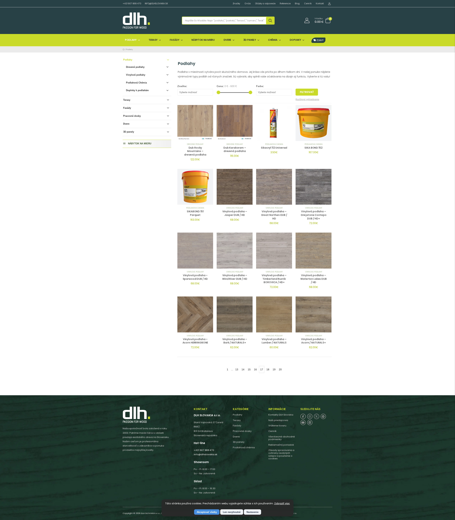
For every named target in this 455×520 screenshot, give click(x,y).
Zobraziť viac (282, 503)
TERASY (153, 40)
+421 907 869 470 (132, 3)
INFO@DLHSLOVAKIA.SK (156, 3)
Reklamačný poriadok (281, 445)
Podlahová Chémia (136, 82)
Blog (297, 3)
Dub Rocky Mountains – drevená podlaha (195, 151)
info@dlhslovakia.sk (205, 454)
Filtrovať (307, 92)
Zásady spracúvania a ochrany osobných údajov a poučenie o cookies (281, 454)
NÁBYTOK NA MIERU (203, 40)
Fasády (127, 108)
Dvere (126, 123)
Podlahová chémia (244, 447)
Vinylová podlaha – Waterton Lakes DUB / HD (313, 279)
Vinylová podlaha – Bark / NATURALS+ (234, 341)
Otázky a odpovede (265, 3)
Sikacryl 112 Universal (274, 147)
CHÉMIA (272, 40)
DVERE (227, 40)
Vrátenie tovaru (277, 425)
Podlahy (129, 49)
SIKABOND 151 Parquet (195, 213)
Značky (236, 3)
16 (255, 369)
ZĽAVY (320, 40)
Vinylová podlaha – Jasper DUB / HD (234, 213)
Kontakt (320, 3)
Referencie (285, 3)
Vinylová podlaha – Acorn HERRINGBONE (195, 341)
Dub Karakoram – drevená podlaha (234, 149)
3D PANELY (249, 40)
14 (243, 369)
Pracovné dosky (132, 116)
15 (249, 369)
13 (236, 369)
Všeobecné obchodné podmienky (281, 438)
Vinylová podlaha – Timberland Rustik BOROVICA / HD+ (274, 279)
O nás (248, 3)
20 (280, 369)
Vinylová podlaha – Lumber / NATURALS (274, 341)
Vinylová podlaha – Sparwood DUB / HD (195, 277)
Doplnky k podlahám (137, 90)
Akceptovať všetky (207, 512)
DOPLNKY (295, 40)
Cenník (307, 3)
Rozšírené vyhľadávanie (307, 99)
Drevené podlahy (135, 67)
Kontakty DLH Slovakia (280, 414)
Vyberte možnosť (188, 92)
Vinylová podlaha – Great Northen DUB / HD (274, 215)
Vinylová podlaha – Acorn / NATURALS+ (313, 341)
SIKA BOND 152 (313, 147)
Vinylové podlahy (135, 74)
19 (274, 369)
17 (261, 369)
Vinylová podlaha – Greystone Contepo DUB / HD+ (313, 215)
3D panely (128, 131)
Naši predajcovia (278, 420)
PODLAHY (130, 40)
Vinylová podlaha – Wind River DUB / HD (234, 277)
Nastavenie (252, 512)
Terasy (126, 100)
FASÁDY (174, 40)
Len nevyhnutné (231, 512)
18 (267, 369)
